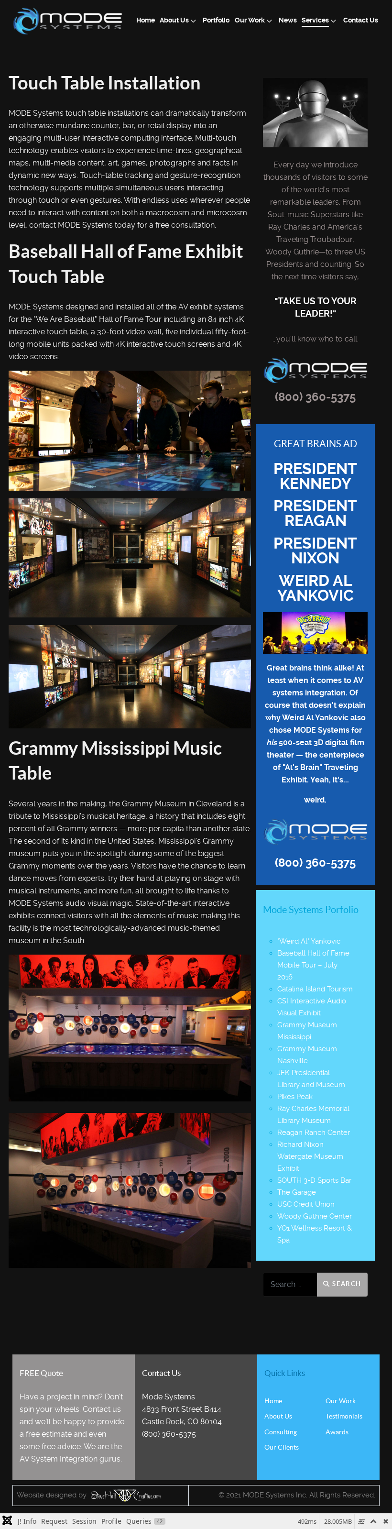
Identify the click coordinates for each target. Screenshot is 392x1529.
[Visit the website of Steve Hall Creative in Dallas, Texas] (124, 1495)
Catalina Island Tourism (315, 989)
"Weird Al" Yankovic (308, 941)
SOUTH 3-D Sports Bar (314, 1180)
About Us (278, 1416)
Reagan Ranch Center (313, 1132)
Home (273, 1401)
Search (345, 1283)
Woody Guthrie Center (314, 1216)
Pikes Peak (295, 1096)
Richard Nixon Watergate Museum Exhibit (310, 1156)
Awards (337, 1432)
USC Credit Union (306, 1204)
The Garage (296, 1192)
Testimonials (344, 1416)
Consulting (280, 1432)
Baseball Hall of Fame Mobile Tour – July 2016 (313, 965)
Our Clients (281, 1447)
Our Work (341, 1401)
